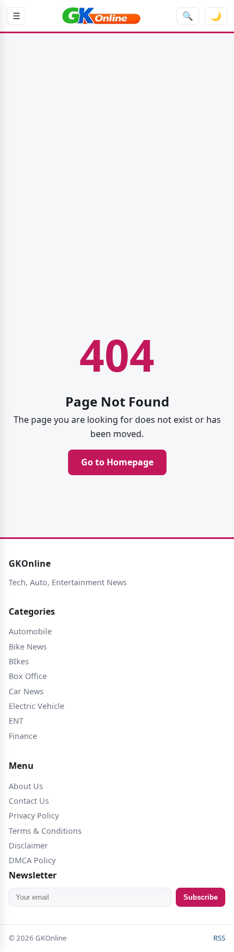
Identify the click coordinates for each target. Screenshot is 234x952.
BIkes (19, 661)
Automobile (30, 631)
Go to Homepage (117, 462)
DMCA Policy (32, 860)
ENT (16, 720)
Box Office (28, 676)
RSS (219, 938)
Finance (23, 736)
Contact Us (29, 801)
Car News (26, 691)
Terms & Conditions (45, 831)
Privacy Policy (34, 815)
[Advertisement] (117, 169)
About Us (26, 786)
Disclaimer (28, 845)
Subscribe (200, 897)
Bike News (28, 646)
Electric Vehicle (36, 706)
